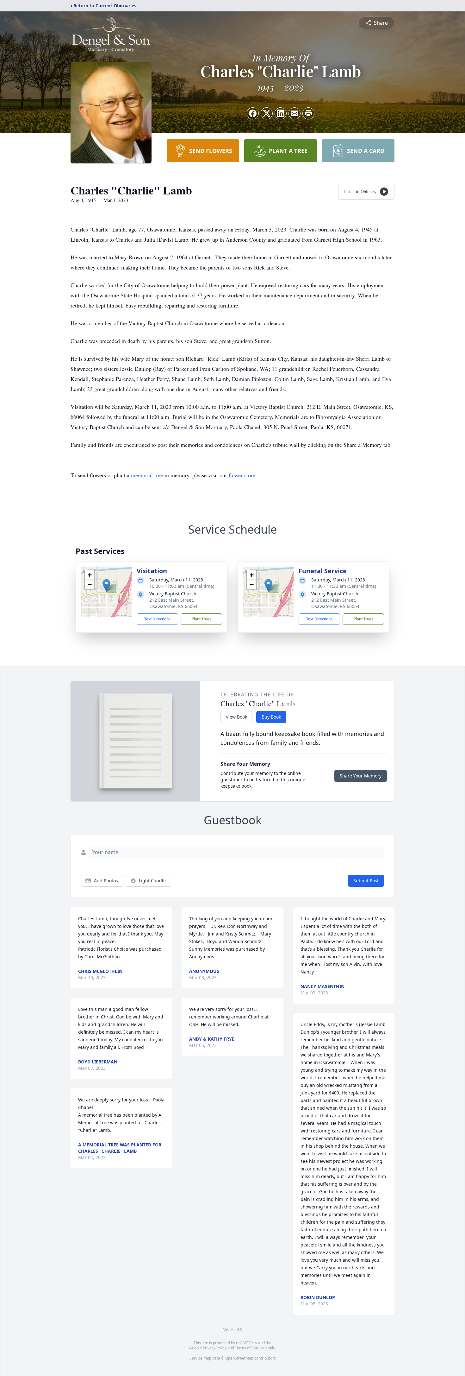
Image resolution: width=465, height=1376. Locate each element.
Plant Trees (201, 619)
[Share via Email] (294, 113)
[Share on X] (266, 113)
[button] (106, 585)
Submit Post (366, 881)
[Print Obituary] (308, 113)
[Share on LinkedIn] (280, 113)
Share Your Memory (360, 776)
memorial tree (147, 475)
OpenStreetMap (239, 1358)
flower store (242, 475)
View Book (236, 717)
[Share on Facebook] (252, 113)
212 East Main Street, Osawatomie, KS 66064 (173, 603)
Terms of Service (249, 1348)
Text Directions (157, 619)
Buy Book (271, 717)
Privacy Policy (214, 1348)
